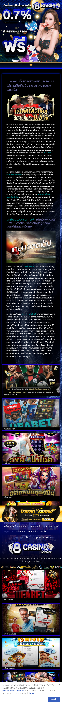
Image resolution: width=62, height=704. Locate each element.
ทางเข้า (43, 531)
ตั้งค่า (31, 693)
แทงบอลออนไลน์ (10, 394)
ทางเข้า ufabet (29, 314)
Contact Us (17, 537)
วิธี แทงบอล (8, 600)
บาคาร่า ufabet (50, 558)
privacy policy (43, 537)
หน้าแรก (8, 526)
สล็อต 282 (8, 497)
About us (30, 537)
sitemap (20, 531)
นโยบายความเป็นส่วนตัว (13, 690)
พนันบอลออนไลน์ (14, 174)
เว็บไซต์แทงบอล (10, 634)
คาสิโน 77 (7, 463)
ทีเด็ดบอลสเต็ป (9, 429)
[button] (31, 65)
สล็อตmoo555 (9, 668)
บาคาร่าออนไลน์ (51, 526)
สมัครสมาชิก (32, 531)
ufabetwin (29, 266)
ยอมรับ (54, 699)
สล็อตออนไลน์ (19, 526)
